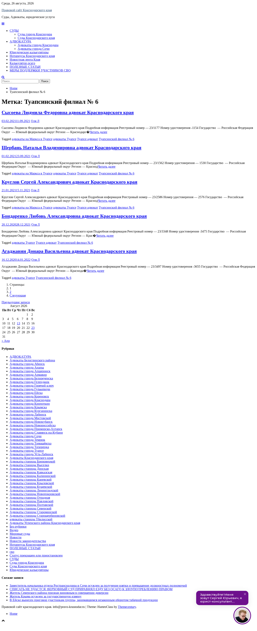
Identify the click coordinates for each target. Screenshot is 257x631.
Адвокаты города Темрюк (27, 439)
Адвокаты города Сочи (34, 48)
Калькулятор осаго (22, 63)
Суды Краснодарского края (36, 38)
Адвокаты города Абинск (27, 364)
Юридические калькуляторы (29, 52)
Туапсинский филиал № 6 (116, 139)
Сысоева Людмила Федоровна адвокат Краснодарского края (68, 112)
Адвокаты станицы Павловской (31, 501)
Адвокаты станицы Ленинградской (34, 490)
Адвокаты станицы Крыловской (32, 483)
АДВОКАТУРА (20, 41)
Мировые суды (20, 533)
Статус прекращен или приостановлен (36, 555)
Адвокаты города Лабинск (28, 414)
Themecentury (127, 607)
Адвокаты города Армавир (28, 374)
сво (12, 552)
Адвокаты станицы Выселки (29, 465)
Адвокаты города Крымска (28, 407)
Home (13, 613)
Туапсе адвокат (87, 139)
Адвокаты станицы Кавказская (31, 472)
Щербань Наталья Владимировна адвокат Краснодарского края (71, 147)
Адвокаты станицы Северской (30, 508)
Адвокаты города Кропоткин (30, 403)
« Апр (6, 341)
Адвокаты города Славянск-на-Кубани (36, 432)
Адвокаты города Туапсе (27, 450)
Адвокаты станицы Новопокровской (35, 494)
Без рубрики (18, 526)
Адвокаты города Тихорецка (29, 447)
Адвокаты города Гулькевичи (30, 389)
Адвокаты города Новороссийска (33, 425)
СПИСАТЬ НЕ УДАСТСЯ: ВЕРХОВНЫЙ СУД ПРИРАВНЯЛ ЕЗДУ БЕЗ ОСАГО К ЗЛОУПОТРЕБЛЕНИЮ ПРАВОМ (91, 589)
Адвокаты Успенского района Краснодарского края (45, 523)
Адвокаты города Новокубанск (31, 421)
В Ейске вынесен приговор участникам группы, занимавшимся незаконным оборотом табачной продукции (84, 600)
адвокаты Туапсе (64, 139)
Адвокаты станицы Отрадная (30, 497)
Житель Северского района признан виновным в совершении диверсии (59, 592)
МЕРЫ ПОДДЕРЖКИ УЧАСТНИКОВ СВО (40, 70)
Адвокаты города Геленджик (29, 382)
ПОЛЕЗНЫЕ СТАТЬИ (25, 66)
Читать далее (98, 132)
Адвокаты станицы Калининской (33, 476)
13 (18, 323)
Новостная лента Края (25, 59)
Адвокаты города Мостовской (30, 418)
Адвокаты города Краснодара (38, 45)
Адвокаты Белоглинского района (32, 360)
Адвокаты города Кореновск (29, 396)
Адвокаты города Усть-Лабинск (31, 454)
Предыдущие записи (16, 302)
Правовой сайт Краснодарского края (27, 10)
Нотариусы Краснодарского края (32, 56)
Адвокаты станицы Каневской (31, 479)
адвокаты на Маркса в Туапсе (32, 139)
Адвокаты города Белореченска (31, 378)
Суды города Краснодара (35, 34)
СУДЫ (14, 30)
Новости (15, 537)
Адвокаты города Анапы (27, 367)
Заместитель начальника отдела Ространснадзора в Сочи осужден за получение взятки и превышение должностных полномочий (98, 585)
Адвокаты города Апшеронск (30, 371)
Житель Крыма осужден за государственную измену (46, 596)
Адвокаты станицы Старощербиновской (37, 515)
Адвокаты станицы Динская (29, 468)
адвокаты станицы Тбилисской (31, 519)
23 (33, 327)
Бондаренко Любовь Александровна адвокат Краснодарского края (74, 216)
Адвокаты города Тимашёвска (30, 443)
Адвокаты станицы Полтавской (31, 505)
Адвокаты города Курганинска (31, 411)
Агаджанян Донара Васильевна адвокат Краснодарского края (69, 251)
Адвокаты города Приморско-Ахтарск (36, 429)
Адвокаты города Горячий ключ (32, 385)
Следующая (18, 295)
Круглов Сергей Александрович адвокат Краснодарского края (69, 182)
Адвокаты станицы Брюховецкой (32, 461)
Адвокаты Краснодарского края (31, 458)
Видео (14, 530)
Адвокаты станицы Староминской (33, 512)
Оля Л (35, 121)
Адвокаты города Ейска (26, 393)
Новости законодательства (28, 541)
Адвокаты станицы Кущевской (31, 486)
